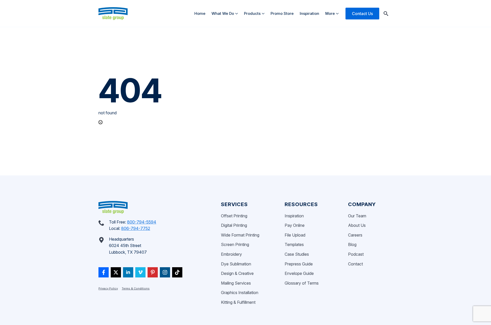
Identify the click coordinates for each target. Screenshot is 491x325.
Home (199, 13)
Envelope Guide (299, 273)
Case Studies (297, 254)
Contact (355, 263)
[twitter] (116, 272)
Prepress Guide (299, 263)
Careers (355, 235)
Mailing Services (236, 283)
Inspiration (309, 13)
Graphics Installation (239, 292)
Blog (352, 244)
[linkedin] (128, 272)
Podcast (356, 254)
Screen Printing (235, 244)
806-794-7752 (135, 228)
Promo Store (282, 13)
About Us (357, 225)
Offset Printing (234, 215)
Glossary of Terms (302, 283)
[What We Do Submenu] (237, 13)
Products (252, 13)
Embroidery (231, 254)
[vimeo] (140, 272)
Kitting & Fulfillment (238, 302)
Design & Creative (237, 273)
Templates (294, 244)
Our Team (357, 215)
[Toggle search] (386, 13)
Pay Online (295, 225)
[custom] (103, 272)
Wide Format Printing (240, 235)
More (330, 13)
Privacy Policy (108, 288)
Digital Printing (234, 225)
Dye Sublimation (236, 263)
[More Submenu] (338, 13)
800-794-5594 (141, 222)
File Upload (295, 235)
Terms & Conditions (136, 288)
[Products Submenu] (264, 13)
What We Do (222, 13)
